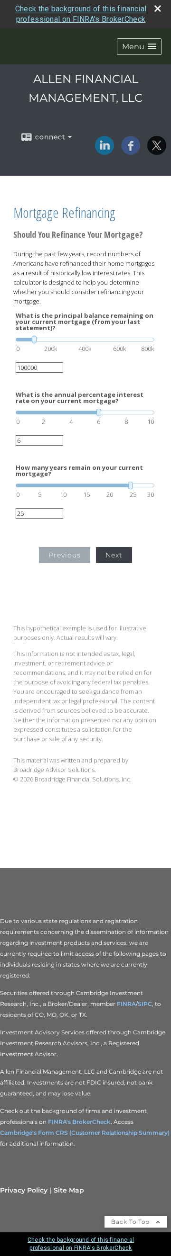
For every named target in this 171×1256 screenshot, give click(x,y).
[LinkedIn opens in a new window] (104, 151)
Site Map (69, 1190)
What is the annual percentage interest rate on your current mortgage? (79, 398)
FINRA (126, 1003)
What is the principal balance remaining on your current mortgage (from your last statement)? (84, 322)
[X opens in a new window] (156, 151)
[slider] (85, 339)
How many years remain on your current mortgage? (79, 471)
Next (114, 555)
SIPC (145, 1003)
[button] (139, 46)
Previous (64, 555)
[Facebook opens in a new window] (130, 151)
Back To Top (131, 1221)
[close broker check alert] (158, 8)
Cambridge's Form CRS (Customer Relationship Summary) (85, 1132)
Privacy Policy (24, 1190)
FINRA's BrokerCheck (79, 1121)
